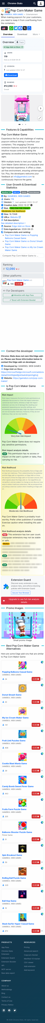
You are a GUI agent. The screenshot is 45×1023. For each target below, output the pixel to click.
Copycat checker (31, 955)
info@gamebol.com (23, 176)
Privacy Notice (7, 1005)
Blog (3, 993)
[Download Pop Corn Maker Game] (22, 71)
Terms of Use (7, 1001)
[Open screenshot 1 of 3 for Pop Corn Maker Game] (22, 108)
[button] (3, 3)
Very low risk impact (20, 208)
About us (5, 986)
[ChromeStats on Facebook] (9, 1010)
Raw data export (8, 973)
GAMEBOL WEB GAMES (13, 14)
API (3, 965)
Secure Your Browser (20, 593)
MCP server (6, 969)
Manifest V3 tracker (32, 959)
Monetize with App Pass (24, 295)
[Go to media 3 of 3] (25, 124)
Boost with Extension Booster (24, 300)
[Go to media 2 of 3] (22, 124)
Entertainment (32, 14)
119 (12, 199)
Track (21, 42)
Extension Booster (9, 962)
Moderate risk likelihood (13, 211)
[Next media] (40, 108)
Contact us (6, 997)
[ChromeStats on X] (14, 1010)
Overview (8, 34)
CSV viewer (28, 962)
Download (22, 34)
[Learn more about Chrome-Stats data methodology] (33, 226)
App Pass (5, 947)
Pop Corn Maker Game (18, 280)
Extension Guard (8, 958)
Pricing (27, 947)
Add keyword (29, 970)
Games (24, 192)
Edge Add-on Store (13, 47)
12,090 (12, 269)
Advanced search (31, 951)
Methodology (7, 989)
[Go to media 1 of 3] (19, 124)
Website (14, 217)
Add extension (29, 966)
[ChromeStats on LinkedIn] (4, 1010)
